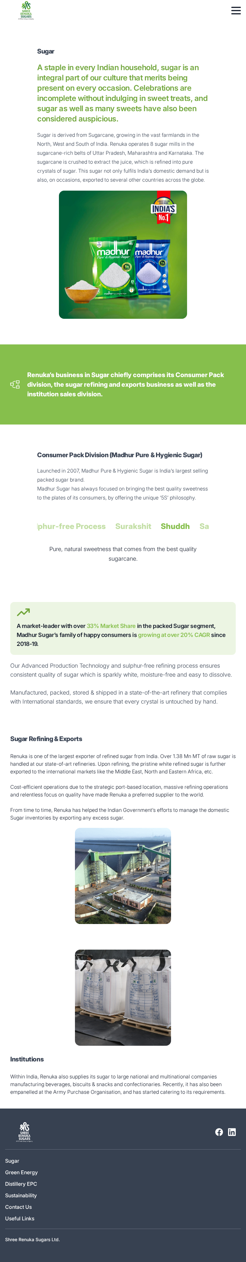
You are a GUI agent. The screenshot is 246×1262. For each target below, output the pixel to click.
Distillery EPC (21, 1184)
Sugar (12, 1161)
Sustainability (21, 1195)
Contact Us (18, 1207)
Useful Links (19, 1218)
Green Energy (21, 1172)
